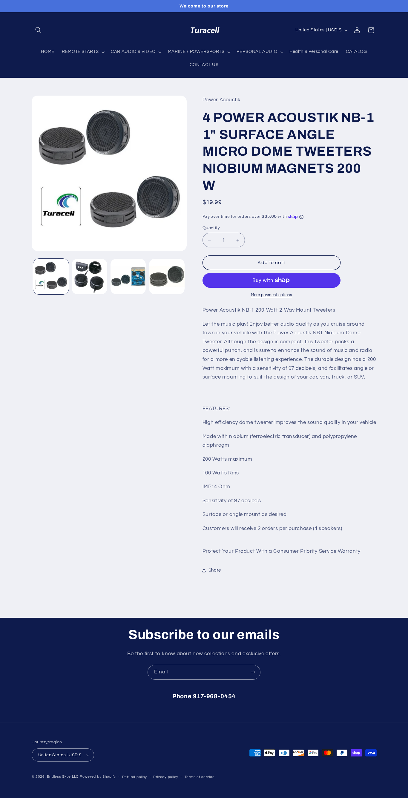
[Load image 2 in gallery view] (89, 276)
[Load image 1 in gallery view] (51, 276)
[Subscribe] (253, 672)
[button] (38, 30)
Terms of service (200, 777)
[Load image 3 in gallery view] (128, 276)
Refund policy (134, 777)
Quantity (211, 228)
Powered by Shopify (98, 776)
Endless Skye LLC (63, 776)
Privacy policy (165, 777)
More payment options (271, 295)
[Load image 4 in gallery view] (167, 276)
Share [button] (214, 570)
